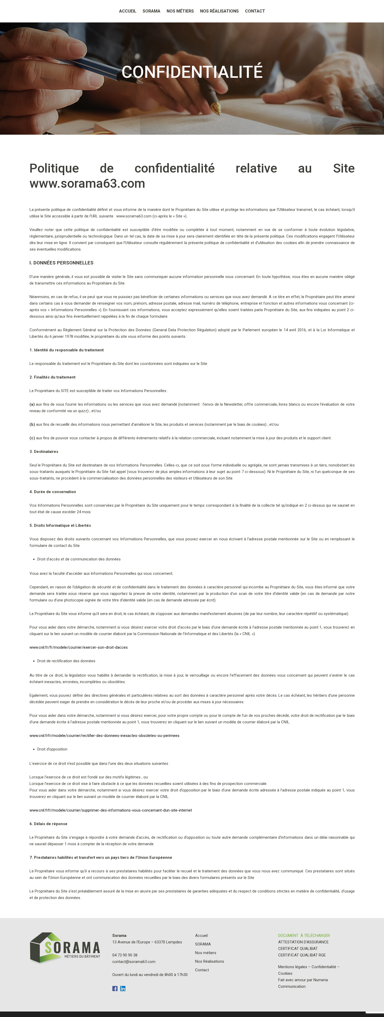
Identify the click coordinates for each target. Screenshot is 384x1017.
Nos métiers (180, 11)
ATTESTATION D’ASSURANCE (303, 942)
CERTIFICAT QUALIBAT (298, 948)
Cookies (285, 973)
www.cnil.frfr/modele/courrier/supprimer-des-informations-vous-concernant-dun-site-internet (111, 810)
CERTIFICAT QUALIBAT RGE (302, 955)
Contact (255, 11)
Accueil (127, 11)
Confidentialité (324, 967)
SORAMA (151, 11)
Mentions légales (292, 967)
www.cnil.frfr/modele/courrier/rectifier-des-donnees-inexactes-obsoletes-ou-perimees (104, 735)
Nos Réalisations (219, 11)
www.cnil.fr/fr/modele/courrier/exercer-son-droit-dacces (79, 647)
